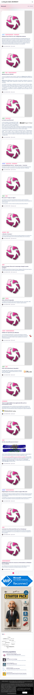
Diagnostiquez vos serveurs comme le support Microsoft (14, 491)
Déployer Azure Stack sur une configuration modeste (14, 36)
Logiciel (7, 298)
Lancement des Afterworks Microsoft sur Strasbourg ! (14, 529)
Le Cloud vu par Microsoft (8, 120)
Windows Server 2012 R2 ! (8, 74)
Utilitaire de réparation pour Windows (10, 332)
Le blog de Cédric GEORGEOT (10, 2)
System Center (8, 118)
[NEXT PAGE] (21, 573)
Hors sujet (4, 232)
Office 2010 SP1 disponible (8, 300)
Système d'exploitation (9, 34)
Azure (3, 34)
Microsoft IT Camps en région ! (9, 197)
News (6, 72)
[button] (21, 573)
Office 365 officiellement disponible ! (10, 368)
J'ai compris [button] (25, 692)
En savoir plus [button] (22, 690)
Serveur (3, 163)
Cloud (3, 72)
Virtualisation (16, 34)
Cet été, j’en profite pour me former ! (10, 441)
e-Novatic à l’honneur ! (7, 234)
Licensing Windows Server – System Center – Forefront (14, 165)
